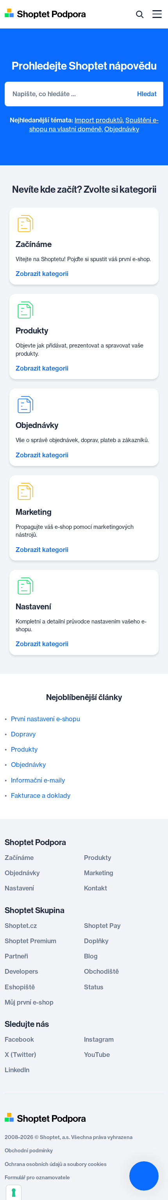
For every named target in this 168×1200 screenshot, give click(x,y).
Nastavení (19, 888)
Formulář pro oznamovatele (37, 1177)
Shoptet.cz (21, 926)
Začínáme (19, 857)
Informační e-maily (38, 780)
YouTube (97, 1055)
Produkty (24, 749)
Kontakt (95, 888)
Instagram (99, 1039)
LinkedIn (17, 1070)
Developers (21, 971)
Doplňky (96, 941)
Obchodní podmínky (29, 1150)
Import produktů (99, 120)
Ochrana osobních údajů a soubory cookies (56, 1164)
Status (94, 987)
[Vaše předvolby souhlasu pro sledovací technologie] (13, 1192)
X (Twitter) (20, 1055)
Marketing (98, 873)
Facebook (19, 1039)
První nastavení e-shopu (45, 719)
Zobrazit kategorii (42, 274)
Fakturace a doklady (40, 795)
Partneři (16, 956)
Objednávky (121, 129)
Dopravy (23, 734)
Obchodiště (101, 971)
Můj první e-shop (29, 1002)
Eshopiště (20, 987)
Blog (91, 956)
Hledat (147, 94)
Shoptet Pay (102, 926)
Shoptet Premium (30, 941)
